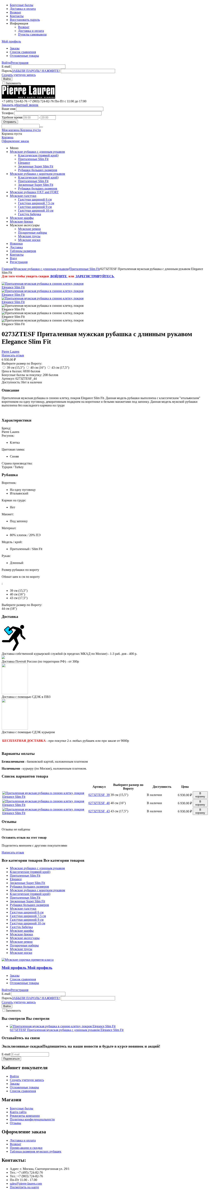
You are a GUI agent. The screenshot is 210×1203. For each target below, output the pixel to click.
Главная (7, 269)
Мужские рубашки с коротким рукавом (37, 173)
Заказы (14, 48)
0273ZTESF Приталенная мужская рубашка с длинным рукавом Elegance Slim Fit (66, 1030)
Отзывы (15, 1123)
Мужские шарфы (22, 218)
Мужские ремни (29, 229)
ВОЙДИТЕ (59, 276)
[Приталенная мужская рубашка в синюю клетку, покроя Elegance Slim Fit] (43, 287)
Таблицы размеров (23, 251)
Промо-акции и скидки (26, 1147)
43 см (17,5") (60, 367)
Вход (13, 258)
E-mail (6, 66)
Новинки (16, 243)
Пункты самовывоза (32, 34)
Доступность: (11, 382)
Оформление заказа (15, 141)
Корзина (7, 137)
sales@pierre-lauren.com (26, 1183)
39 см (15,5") (15, 367)
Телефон (8, 113)
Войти (6, 62)
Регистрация (19, 62)
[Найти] (41, 127)
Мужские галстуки (23, 196)
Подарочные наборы (32, 232)
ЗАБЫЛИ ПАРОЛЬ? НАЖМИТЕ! (36, 71)
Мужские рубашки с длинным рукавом (37, 151)
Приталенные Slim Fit (33, 159)
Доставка (16, 247)
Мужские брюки (21, 221)
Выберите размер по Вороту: (22, 363)
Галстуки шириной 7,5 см (36, 203)
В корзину (200, 795)
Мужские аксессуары (25, 938)
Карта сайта (18, 1112)
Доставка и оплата (23, 8)
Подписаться (11, 1058)
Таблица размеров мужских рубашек (35, 1151)
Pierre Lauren (10, 351)
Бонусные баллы (21, 5)
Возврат (15, 12)
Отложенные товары (24, 55)
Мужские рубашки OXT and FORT (34, 192)
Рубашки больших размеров (37, 170)
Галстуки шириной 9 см (35, 207)
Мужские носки (29, 240)
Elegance (24, 162)
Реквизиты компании (25, 1115)
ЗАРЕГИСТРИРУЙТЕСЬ (95, 276)
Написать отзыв (13, 355)
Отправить (9, 121)
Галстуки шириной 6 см (35, 199)
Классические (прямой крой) (38, 155)
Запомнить (13, 83)
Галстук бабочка (29, 214)
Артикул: (8, 378)
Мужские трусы (29, 236)
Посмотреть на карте (24, 1187)
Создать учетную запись (19, 75)
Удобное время (12, 117)
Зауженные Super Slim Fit (35, 166)
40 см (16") (38, 367)
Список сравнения (23, 52)
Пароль (7, 71)
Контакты (17, 16)
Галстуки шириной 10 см (35, 210)
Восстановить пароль (25, 19)
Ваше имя (8, 108)
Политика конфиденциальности (32, 1119)
